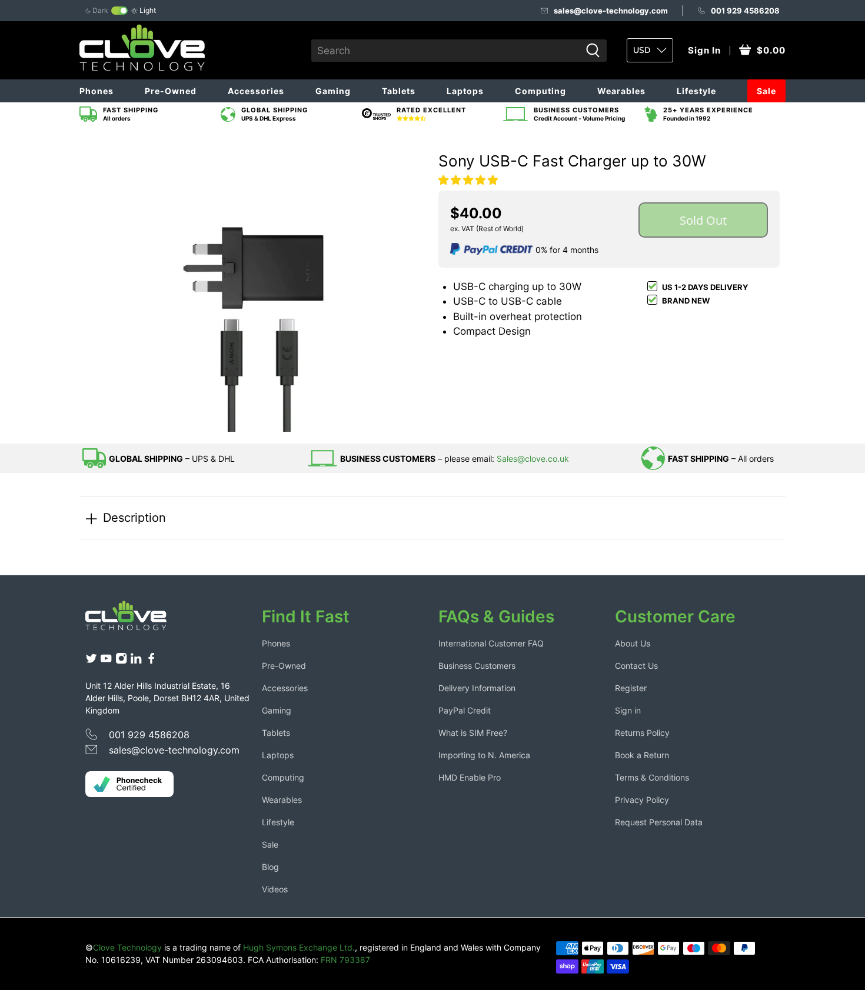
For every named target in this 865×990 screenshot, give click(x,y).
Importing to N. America (484, 755)
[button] (468, 180)
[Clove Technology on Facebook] (151, 661)
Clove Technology (127, 947)
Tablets (398, 91)
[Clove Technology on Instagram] (121, 661)
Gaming (333, 91)
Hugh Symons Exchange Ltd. (299, 947)
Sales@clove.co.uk (533, 459)
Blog (270, 867)
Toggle (119, 10)
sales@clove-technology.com (611, 10)
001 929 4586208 (745, 10)
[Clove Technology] (134, 620)
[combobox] (446, 50)
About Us (632, 643)
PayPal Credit (464, 710)
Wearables (621, 91)
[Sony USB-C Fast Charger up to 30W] (256, 285)
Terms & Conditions (652, 777)
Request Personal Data (659, 822)
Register (631, 688)
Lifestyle (696, 91)
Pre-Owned (171, 91)
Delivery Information (476, 688)
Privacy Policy (642, 800)
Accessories (256, 91)
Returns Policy (642, 733)
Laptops (465, 91)
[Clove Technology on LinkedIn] (136, 661)
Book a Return (642, 755)
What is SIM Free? (472, 733)
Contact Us (636, 666)
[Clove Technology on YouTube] (106, 661)
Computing (540, 91)
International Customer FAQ (491, 643)
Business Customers (476, 666)
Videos (275, 889)
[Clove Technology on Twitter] (91, 661)
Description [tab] (134, 517)
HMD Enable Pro (469, 777)
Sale (766, 91)
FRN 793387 (345, 960)
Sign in (628, 710)
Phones (96, 91)
